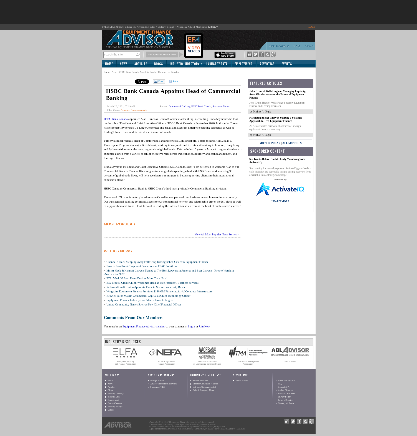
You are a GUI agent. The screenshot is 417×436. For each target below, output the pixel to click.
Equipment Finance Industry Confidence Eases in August (139, 300)
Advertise (267, 64)
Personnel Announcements (134, 110)
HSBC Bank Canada (201, 106)
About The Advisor (279, 45)
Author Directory (285, 390)
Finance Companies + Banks (205, 383)
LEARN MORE (280, 201)
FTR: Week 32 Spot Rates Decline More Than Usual (136, 278)
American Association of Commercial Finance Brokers (207, 362)
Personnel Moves (221, 106)
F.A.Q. (297, 45)
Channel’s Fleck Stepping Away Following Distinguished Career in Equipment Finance (157, 261)
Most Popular (270, 143)
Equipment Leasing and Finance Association (125, 362)
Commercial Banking (179, 106)
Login (191, 326)
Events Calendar (115, 403)
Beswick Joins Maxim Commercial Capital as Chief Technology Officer (148, 295)
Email (161, 81)
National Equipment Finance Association (166, 362)
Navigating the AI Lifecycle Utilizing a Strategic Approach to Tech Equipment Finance (275, 119)
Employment (244, 64)
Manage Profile (157, 380)
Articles (140, 64)
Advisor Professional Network (163, 383)
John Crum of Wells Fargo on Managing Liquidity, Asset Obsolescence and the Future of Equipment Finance (277, 94)
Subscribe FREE (157, 387)
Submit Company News (203, 390)
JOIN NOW (213, 27)
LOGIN (311, 27)
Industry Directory (184, 64)
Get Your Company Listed (204, 387)
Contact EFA (283, 387)
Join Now (204, 326)
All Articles (292, 143)
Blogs (158, 64)
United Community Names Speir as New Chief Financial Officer (143, 304)
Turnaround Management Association (248, 362)
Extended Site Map (286, 393)
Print (175, 81)
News (123, 64)
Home (109, 64)
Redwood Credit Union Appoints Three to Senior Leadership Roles (145, 287)
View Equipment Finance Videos (162, 54)
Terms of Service (285, 400)
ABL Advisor (290, 361)
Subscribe (113, 71)
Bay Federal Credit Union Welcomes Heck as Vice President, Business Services (152, 282)
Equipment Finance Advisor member (143, 326)
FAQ (280, 383)
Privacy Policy (284, 397)
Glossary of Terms (286, 403)
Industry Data (217, 64)
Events (287, 64)
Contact (309, 45)
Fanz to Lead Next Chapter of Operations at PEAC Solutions (141, 266)
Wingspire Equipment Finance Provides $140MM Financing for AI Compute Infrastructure (159, 291)
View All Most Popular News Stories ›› (217, 234)
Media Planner (241, 380)
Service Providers (200, 380)
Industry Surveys (115, 406)
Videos (111, 410)
